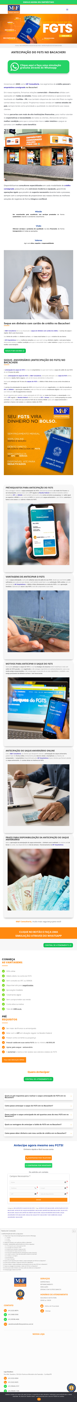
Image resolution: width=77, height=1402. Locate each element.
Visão (8, 1239)
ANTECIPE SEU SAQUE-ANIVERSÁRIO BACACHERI (28, 1210)
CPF (9, 397)
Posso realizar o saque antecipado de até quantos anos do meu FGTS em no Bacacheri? (26, 1264)
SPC (5, 389)
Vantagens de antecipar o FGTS (14, 1247)
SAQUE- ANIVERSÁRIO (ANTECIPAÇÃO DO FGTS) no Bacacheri (19, 1244)
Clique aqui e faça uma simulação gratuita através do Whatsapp (20, 1235)
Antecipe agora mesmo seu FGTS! (13, 1269)
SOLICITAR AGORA (13, 350)
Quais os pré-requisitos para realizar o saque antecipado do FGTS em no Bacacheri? (25, 1260)
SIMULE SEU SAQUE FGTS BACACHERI (36, 1215)
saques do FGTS (32, 381)
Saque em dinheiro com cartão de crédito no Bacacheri (18, 1242)
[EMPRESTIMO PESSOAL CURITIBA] (38, 180)
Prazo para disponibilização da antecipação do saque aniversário (22, 1252)
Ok (39, 1399)
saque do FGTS (62, 376)
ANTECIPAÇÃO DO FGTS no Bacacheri (12, 1234)
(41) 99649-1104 (13, 1391)
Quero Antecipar (11, 1259)
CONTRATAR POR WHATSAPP (39, 1165)
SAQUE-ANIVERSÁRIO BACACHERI (50, 1212)
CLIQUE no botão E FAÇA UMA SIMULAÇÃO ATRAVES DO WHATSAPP (22, 1254)
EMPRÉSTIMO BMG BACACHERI (51, 1210)
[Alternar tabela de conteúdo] (73, 1231)
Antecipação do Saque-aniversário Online (16, 1250)
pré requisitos (10, 1257)
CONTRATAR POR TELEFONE (39, 1158)
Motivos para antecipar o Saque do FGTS (16, 1249)
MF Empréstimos (57, 845)
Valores (9, 1240)
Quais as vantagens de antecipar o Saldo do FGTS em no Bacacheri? (21, 1266)
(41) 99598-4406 (13, 1319)
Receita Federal (23, 397)
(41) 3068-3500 (13, 1314)
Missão (9, 1237)
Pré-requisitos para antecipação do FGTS (16, 1246)
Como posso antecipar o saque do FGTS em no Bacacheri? (19, 1262)
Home (17, 45)
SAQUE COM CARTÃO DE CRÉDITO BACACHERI (27, 1212)
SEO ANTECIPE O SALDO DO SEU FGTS (30, 45)
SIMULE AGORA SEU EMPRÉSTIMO (38, 2)
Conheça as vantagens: (12, 1255)
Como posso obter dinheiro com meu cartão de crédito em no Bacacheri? (23, 1268)
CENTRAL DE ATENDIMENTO (57, 945)
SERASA (11, 389)
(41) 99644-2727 (13, 1386)
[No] (75, 1397)
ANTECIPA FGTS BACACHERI (46, 1208)
